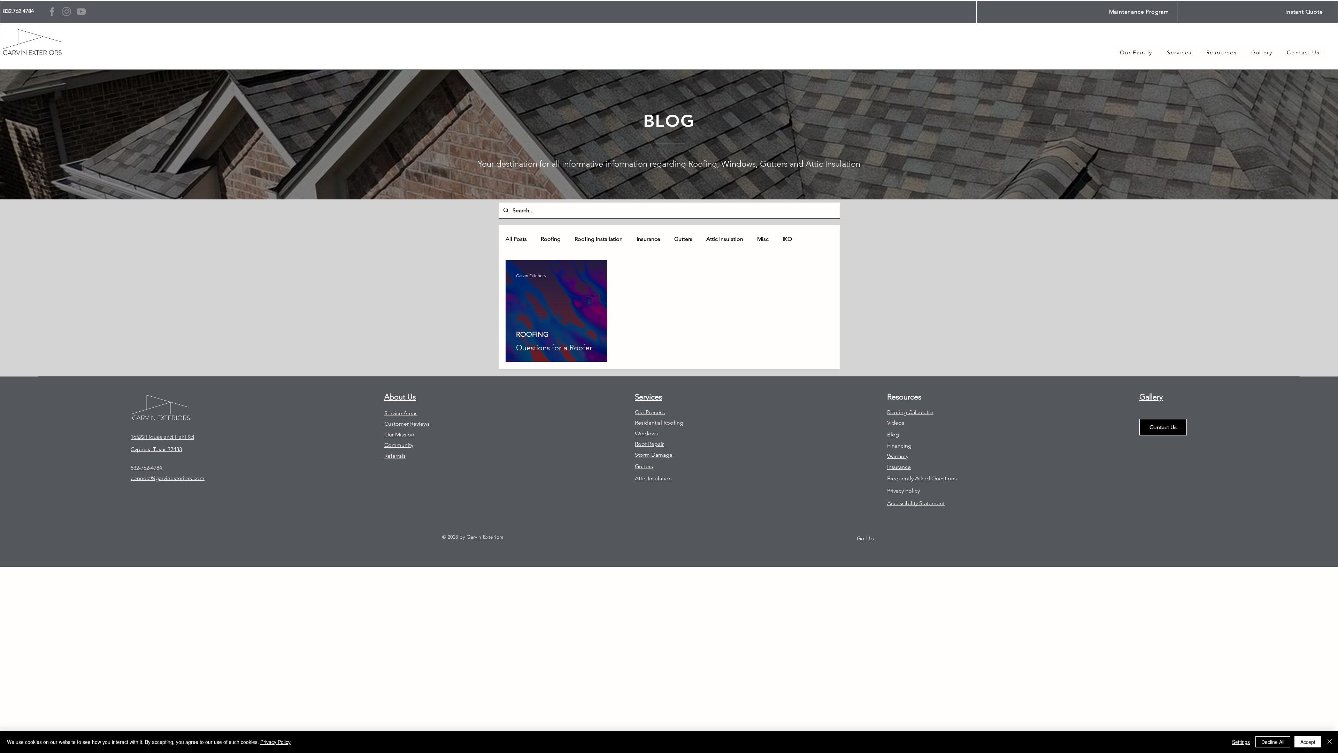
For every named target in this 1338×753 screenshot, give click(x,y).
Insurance (648, 239)
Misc (763, 239)
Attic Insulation (724, 239)
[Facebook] (51, 11)
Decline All (1272, 741)
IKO (787, 239)
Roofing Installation (599, 239)
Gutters (683, 239)
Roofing (551, 239)
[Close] (1329, 741)
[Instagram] (66, 11)
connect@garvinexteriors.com (168, 478)
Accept (1307, 741)
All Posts (516, 239)
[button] (1221, 53)
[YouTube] (81, 11)
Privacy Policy (275, 741)
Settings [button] (1241, 741)
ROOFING (532, 334)
